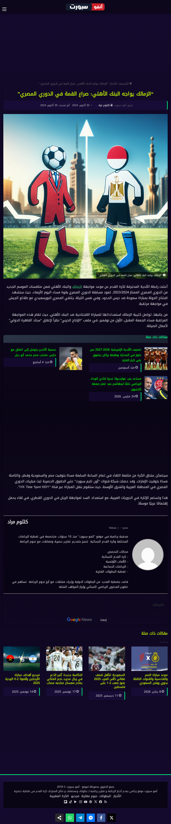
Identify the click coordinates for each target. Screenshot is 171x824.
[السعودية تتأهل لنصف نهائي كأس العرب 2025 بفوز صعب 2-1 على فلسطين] (107, 659)
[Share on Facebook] (101, 818)
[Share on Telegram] (80, 818)
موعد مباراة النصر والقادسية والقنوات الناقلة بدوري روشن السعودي (150, 679)
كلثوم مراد (104, 105)
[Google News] (79, 619)
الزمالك (77, 286)
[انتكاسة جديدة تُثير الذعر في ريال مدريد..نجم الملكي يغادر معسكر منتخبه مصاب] (64, 659)
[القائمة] (6, 9)
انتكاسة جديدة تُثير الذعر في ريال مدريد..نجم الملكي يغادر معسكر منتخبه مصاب (64, 679)
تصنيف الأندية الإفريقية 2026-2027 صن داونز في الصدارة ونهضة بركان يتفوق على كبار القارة (115, 355)
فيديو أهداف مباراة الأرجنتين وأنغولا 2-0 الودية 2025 (22, 679)
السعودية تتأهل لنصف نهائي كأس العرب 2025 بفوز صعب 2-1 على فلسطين (109, 681)
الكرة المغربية (59, 796)
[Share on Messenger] (91, 818)
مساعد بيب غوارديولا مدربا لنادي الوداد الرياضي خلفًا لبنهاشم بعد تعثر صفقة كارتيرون (116, 384)
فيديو (75, 796)
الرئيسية (124, 83)
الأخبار (113, 83)
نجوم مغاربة (89, 796)
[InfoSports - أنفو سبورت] (85, 6)
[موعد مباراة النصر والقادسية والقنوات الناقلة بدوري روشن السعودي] (149, 659)
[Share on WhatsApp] (70, 818)
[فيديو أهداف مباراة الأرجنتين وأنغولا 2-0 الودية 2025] (21, 659)
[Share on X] (111, 818)
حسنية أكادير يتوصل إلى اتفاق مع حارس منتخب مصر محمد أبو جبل (33, 352)
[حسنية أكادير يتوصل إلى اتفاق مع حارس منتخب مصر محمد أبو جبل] (70, 358)
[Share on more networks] (59, 818)
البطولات (105, 796)
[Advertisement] (85, 47)
